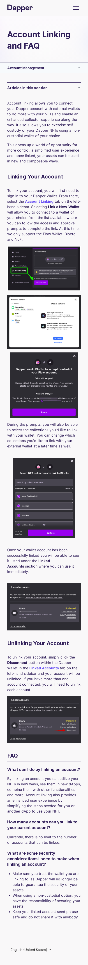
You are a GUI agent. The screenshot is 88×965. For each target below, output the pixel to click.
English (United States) (29, 950)
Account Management (25, 68)
